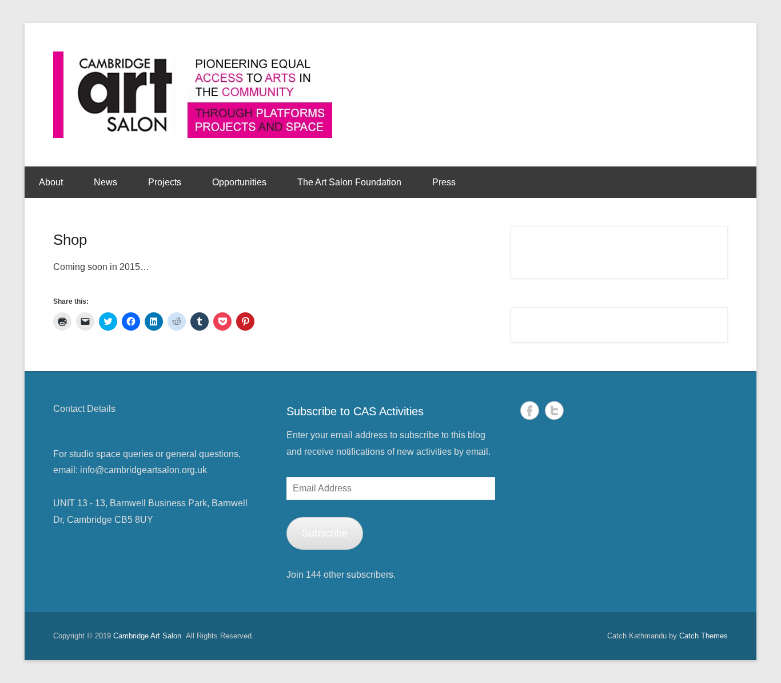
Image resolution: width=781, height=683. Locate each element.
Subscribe (325, 533)
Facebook (529, 410)
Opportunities (239, 182)
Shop (70, 239)
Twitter (554, 410)
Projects (164, 182)
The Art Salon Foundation (349, 182)
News (105, 182)
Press (444, 182)
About (51, 182)
